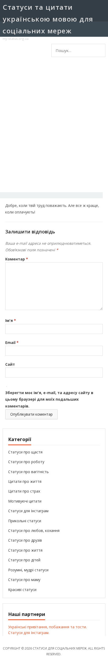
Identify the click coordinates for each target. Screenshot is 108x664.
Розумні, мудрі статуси (28, 569)
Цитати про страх (24, 491)
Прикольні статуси (24, 520)
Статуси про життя (25, 550)
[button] (92, 67)
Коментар (16, 259)
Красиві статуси (22, 589)
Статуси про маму (24, 579)
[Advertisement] (54, 130)
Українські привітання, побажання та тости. (47, 626)
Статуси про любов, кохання (34, 530)
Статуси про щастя (25, 451)
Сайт (10, 364)
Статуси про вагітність (28, 471)
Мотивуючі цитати (24, 501)
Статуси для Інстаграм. (28, 632)
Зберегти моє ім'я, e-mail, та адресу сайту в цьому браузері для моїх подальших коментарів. (49, 399)
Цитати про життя (24, 481)
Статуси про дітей (24, 559)
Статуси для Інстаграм (28, 510)
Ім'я (10, 320)
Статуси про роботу (26, 461)
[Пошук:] (65, 48)
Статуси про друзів (25, 540)
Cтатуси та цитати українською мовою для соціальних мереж (48, 18)
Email (12, 342)
